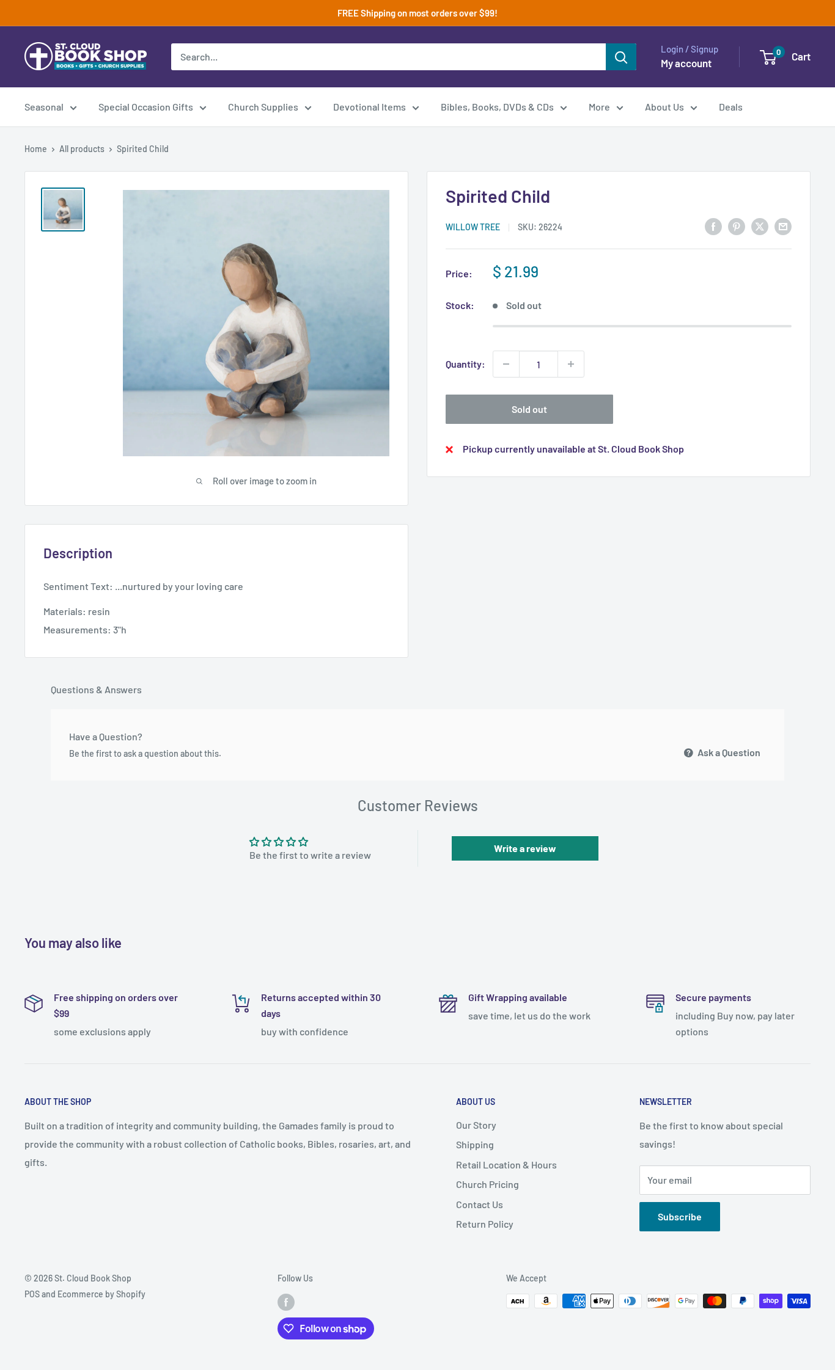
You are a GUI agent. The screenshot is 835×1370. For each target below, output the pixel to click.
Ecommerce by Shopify (101, 1294)
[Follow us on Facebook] (286, 1302)
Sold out (529, 409)
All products (82, 149)
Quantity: (465, 364)
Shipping (475, 1144)
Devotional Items (369, 106)
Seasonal (44, 106)
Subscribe (680, 1216)
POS (32, 1294)
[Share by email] (783, 225)
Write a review (525, 848)
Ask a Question (728, 752)
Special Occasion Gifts (145, 106)
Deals (731, 106)
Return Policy (484, 1224)
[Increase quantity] (571, 364)
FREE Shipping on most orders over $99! (417, 12)
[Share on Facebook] (713, 225)
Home (35, 149)
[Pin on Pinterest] (736, 225)
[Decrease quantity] (506, 364)
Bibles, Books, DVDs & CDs (497, 106)
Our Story (476, 1125)
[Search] (621, 56)
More (599, 106)
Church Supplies (263, 106)
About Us (664, 106)
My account (686, 63)
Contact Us (479, 1204)
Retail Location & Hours (506, 1164)
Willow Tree (473, 227)
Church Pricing (487, 1184)
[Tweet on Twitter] (759, 225)
